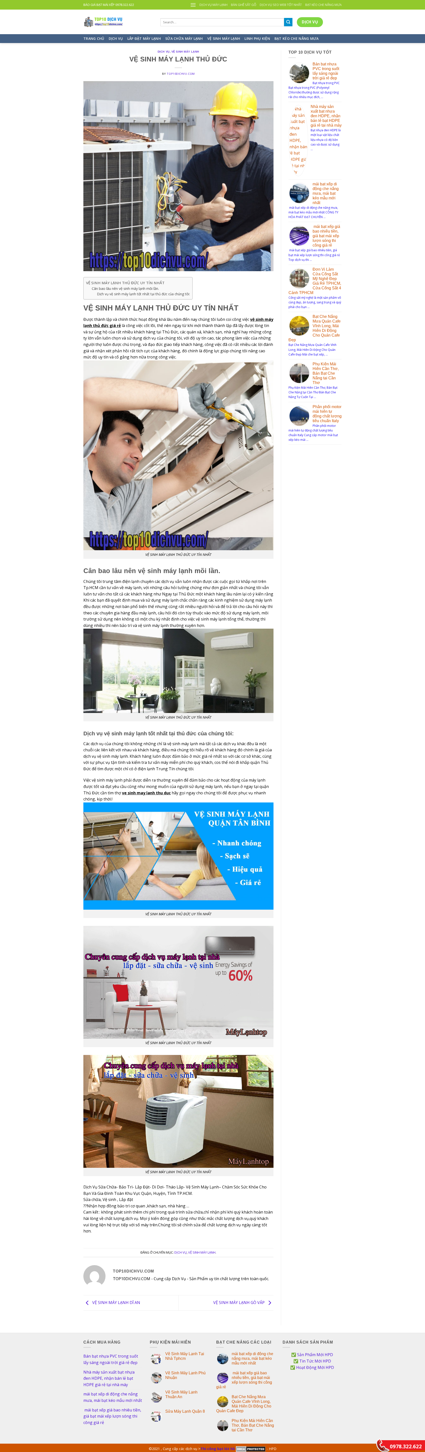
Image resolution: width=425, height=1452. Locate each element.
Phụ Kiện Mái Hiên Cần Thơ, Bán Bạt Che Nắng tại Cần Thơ (326, 373)
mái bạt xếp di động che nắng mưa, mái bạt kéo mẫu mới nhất (326, 193)
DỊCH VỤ (116, 38)
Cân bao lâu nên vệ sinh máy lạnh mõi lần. (125, 288)
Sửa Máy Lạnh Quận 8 (185, 1411)
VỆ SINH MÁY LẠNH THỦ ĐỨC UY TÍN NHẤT (125, 282)
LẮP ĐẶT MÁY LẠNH (144, 38)
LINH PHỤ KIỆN (257, 38)
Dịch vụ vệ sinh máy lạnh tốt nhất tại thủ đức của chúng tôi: (143, 294)
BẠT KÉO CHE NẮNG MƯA (323, 4)
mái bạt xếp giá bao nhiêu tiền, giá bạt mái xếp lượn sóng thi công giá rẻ (326, 235)
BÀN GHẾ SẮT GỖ (243, 4)
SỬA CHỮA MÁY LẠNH (184, 38)
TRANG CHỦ (93, 38)
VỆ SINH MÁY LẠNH (223, 38)
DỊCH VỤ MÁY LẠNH (213, 4)
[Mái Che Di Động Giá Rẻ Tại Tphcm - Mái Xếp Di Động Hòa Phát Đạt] (118, 22)
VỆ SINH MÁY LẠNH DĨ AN (115, 1302)
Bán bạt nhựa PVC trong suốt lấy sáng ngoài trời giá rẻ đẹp (110, 1359)
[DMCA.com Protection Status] (251, 1448)
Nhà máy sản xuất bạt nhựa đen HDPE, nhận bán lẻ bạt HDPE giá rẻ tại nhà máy (326, 115)
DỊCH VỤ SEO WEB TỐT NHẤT (281, 4)
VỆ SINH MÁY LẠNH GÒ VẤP (239, 1302)
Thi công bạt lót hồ (217, 1448)
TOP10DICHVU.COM (181, 73)
